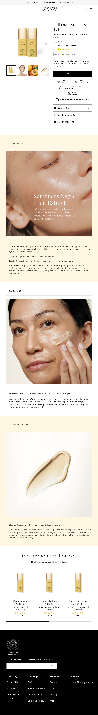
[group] (11, 70)
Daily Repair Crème (20, 602)
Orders (53, 682)
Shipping (56, 45)
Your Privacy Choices (12, 696)
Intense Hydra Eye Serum (49, 602)
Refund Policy (35, 694)
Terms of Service (36, 688)
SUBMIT (52, 665)
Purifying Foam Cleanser (78, 602)
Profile (53, 700)
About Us (11, 688)
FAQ (30, 682)
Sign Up (54, 694)
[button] (7, 9)
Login (52, 688)
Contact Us (12, 682)
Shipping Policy (36, 700)
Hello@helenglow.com (82, 682)
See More (57, 66)
